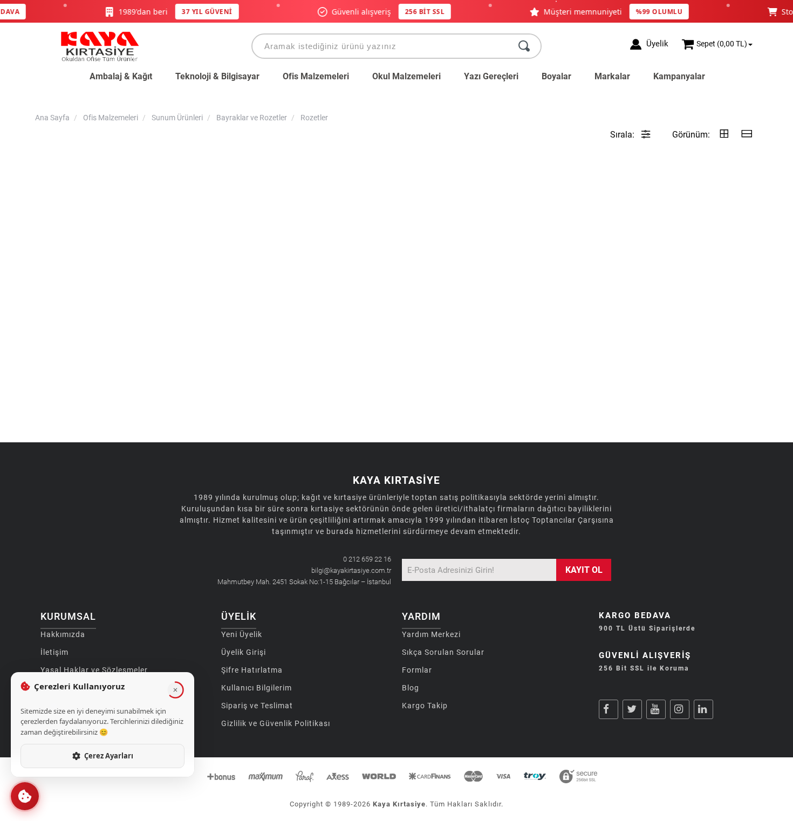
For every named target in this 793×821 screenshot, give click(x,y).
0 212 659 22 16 (367, 559)
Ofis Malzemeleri (316, 76)
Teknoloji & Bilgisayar (217, 76)
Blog (410, 687)
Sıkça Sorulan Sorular (443, 652)
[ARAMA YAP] (524, 46)
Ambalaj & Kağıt (121, 76)
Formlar (417, 670)
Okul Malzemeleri (406, 76)
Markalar (612, 76)
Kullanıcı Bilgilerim (256, 687)
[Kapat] (175, 690)
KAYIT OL (584, 570)
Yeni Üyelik (241, 634)
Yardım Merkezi (431, 634)
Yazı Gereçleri (491, 76)
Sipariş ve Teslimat (257, 705)
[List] (747, 134)
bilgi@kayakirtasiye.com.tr (351, 570)
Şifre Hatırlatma (252, 670)
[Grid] (724, 134)
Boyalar (556, 76)
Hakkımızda (62, 634)
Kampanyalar (679, 76)
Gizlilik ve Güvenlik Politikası (275, 723)
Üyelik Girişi (243, 652)
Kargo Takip (425, 705)
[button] (25, 796)
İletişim (54, 652)
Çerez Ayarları (108, 756)
